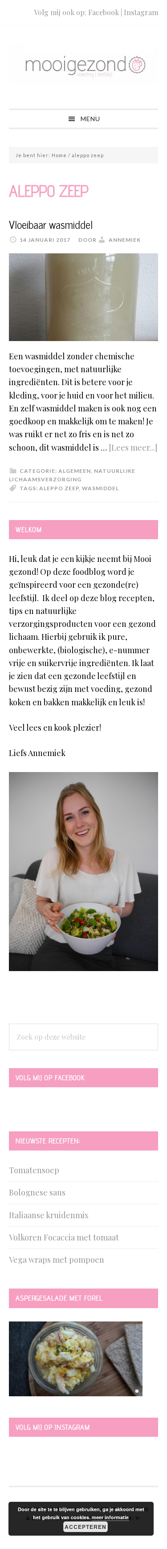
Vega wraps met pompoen (56, 1259)
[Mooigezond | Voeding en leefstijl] (83, 80)
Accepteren (85, 1527)
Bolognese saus (37, 1192)
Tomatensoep (34, 1170)
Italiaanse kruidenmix (49, 1215)
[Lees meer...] (133, 447)
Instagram (141, 12)
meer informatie (110, 1517)
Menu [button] (90, 118)
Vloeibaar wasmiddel (51, 224)
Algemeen (74, 471)
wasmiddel (100, 488)
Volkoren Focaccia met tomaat (64, 1237)
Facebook (103, 12)
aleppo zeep (59, 488)
